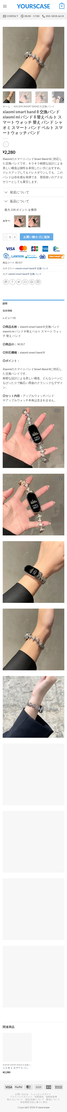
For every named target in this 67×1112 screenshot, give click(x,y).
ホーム (6, 106)
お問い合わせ (22, 1094)
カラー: (6, 221)
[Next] (58, 58)
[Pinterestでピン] (32, 282)
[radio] (20, 221)
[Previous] (8, 58)
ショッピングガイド (41, 1094)
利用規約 (39, 1096)
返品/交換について (34, 1099)
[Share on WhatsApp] (6, 282)
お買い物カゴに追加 (36, 236)
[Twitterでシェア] (19, 282)
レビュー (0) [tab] (9, 317)
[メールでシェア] (25, 282)
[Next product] (6, 144)
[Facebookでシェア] (12, 282)
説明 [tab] (5, 303)
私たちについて (15, 1099)
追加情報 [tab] (7, 310)
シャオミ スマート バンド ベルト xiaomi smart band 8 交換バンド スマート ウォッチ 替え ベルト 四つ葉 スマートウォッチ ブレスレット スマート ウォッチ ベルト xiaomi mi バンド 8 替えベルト (16, 1067)
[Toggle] (6, 192)
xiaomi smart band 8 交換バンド (34, 106)
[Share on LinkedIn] (38, 282)
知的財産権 (51, 1096)
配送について (53, 1099)
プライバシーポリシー (21, 1096)
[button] (5, 6)
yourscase (33, 6)
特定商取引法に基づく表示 (33, 1102)
